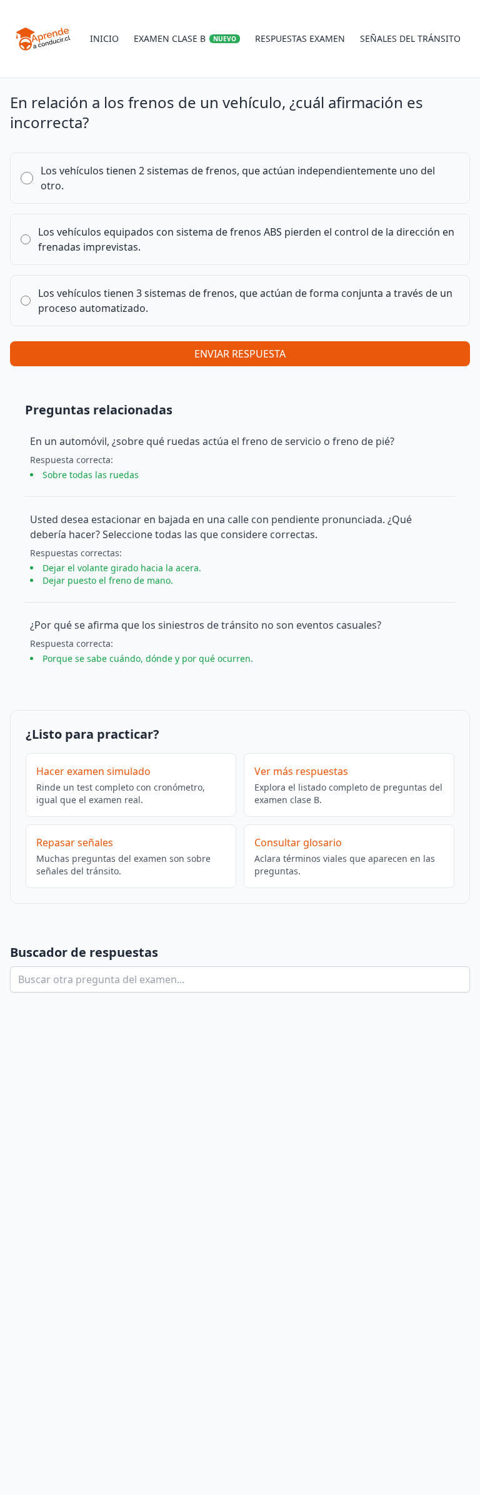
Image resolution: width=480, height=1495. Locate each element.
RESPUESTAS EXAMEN (300, 38)
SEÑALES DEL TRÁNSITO (410, 38)
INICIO (104, 38)
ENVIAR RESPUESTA (240, 354)
